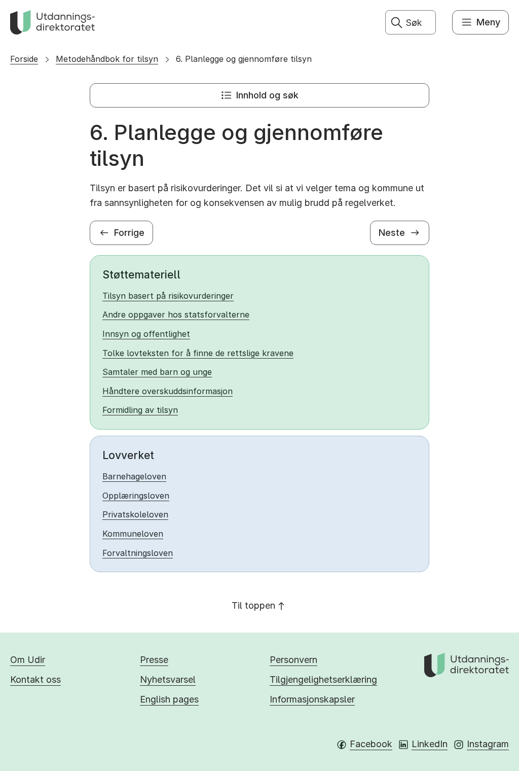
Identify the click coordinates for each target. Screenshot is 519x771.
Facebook (371, 744)
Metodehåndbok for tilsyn (107, 59)
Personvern (293, 659)
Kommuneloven (132, 534)
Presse (154, 659)
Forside (24, 59)
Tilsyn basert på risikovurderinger (168, 296)
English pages (169, 699)
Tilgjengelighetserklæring (323, 679)
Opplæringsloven (135, 495)
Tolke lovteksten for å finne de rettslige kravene (197, 353)
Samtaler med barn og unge (157, 372)
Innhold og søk (267, 95)
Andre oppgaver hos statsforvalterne (175, 314)
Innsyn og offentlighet (146, 334)
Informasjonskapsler (312, 699)
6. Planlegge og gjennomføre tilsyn (244, 59)
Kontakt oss (35, 679)
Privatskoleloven (135, 514)
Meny (488, 22)
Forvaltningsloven (137, 553)
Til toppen (253, 605)
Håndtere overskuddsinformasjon (167, 391)
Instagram (488, 744)
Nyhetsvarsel (168, 679)
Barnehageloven (134, 476)
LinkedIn (430, 744)
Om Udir (27, 659)
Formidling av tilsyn (140, 410)
